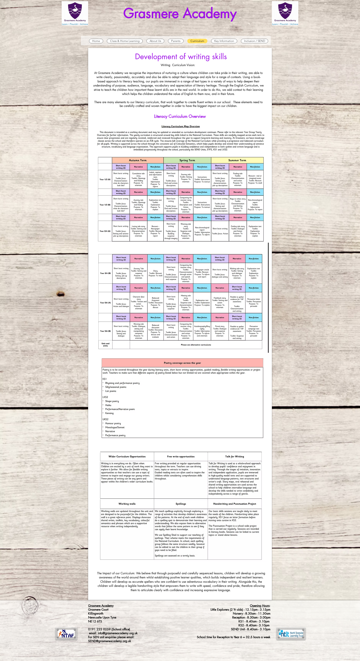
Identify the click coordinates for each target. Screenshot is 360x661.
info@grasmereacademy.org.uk (118, 633)
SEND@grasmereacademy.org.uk (109, 641)
